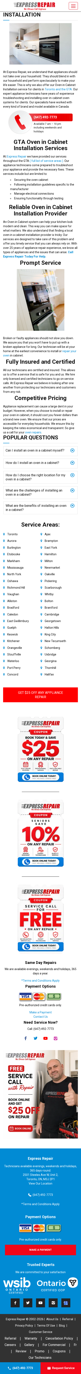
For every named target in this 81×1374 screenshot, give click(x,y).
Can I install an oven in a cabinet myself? (35, 450)
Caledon (12, 614)
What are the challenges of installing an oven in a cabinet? (34, 492)
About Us (52, 1319)
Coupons (59, 1351)
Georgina (50, 661)
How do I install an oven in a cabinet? (32, 463)
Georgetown (53, 621)
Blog (62, 1325)
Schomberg (52, 647)
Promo (39, 1351)
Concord (12, 674)
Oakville (50, 574)
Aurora (11, 540)
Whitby (49, 594)
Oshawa (12, 581)
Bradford (13, 607)
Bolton (49, 601)
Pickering (51, 581)
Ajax (47, 534)
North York (14, 574)
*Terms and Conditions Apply (40, 980)
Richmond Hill (16, 587)
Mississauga (15, 567)
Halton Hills (52, 627)
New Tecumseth (55, 641)
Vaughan (13, 594)
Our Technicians (40, 1358)
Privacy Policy (24, 1325)
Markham (13, 561)
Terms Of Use (46, 1325)
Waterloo (13, 661)
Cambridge (52, 614)
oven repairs (33, 432)
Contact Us (40, 1016)
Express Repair (16, 156)
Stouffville (14, 654)
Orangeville (14, 647)
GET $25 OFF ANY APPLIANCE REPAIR (40, 695)
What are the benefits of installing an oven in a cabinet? (36, 508)
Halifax (49, 674)
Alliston (12, 601)
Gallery (29, 1345)
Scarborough (53, 587)
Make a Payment (40, 1012)
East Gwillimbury (18, 621)
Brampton (51, 540)
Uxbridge (50, 654)
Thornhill (50, 667)
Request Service (63, 1368)
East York (51, 547)
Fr (75, 1345)
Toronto (12, 534)
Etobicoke (13, 554)
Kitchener (13, 641)
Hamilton (50, 554)
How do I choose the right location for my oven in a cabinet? (35, 477)
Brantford (51, 607)
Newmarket (52, 567)
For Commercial (54, 1345)
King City (50, 634)
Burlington (14, 547)
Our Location (44, 1183)
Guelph (11, 627)
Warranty (31, 1338)
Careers (10, 1345)
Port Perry (14, 667)
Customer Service (40, 1332)
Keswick (12, 634)
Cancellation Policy (59, 1338)
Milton (49, 561)
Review (21, 1351)
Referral (67, 1319)
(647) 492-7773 (22, 1368)
